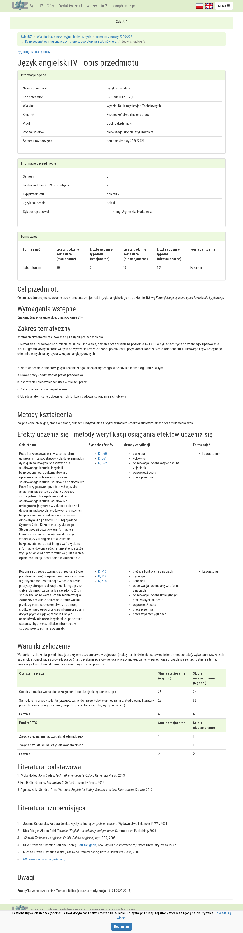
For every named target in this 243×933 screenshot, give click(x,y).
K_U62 (102, 463)
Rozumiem (121, 926)
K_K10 (102, 571)
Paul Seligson (87, 845)
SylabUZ (26, 37)
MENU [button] (222, 6)
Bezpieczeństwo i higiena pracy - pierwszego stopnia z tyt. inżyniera (71, 41)
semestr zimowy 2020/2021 (115, 37)
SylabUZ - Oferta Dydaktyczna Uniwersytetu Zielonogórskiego (82, 5)
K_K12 (102, 576)
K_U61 (102, 458)
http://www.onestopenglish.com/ (44, 859)
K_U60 (102, 453)
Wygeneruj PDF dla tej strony (33, 52)
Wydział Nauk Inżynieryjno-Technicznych (64, 37)
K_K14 (102, 581)
